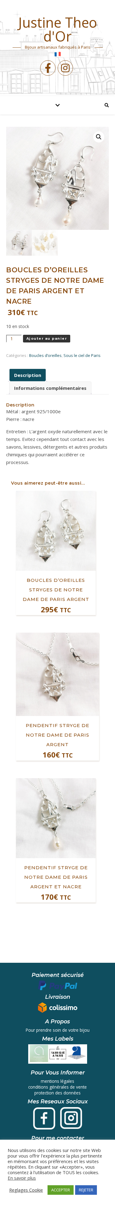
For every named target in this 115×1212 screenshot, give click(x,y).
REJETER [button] (86, 1190)
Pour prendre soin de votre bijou (58, 1030)
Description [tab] (27, 375)
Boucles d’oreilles (45, 355)
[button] (98, 136)
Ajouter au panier (46, 338)
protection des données (57, 1093)
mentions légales (57, 1081)
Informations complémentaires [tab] (50, 388)
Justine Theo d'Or (57, 29)
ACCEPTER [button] (60, 1190)
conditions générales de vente (57, 1087)
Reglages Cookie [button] (26, 1190)
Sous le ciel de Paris (82, 355)
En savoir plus (22, 1178)
